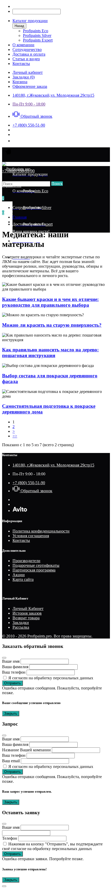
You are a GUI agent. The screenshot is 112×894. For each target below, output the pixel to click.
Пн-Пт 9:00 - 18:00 (29, 104)
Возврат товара (26, 618)
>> (15, 436)
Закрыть (10, 713)
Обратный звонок (36, 116)
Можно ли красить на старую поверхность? (52, 325)
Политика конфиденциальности (41, 531)
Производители (26, 560)
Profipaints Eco (35, 31)
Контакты (21, 540)
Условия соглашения (31, 536)
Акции (19, 575)
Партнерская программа (34, 570)
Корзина (20, 82)
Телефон (9, 838)
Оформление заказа (30, 86)
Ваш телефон (14, 672)
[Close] (4, 658)
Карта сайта (23, 579)
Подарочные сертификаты (36, 565)
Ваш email (11, 761)
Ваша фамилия (15, 667)
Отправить (12, 683)
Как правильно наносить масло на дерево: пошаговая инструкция (50, 352)
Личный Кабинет (28, 608)
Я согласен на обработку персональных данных (50, 678)
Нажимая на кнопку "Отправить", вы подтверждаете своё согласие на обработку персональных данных (52, 846)
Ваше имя (11, 661)
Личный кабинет (28, 72)
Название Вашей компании (26, 750)
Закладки (21, 622)
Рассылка (21, 627)
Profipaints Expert (38, 40)
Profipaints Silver (37, 35)
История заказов (27, 613)
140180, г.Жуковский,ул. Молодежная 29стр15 (53, 95)
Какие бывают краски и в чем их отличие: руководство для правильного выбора (50, 302)
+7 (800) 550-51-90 (29, 483)
